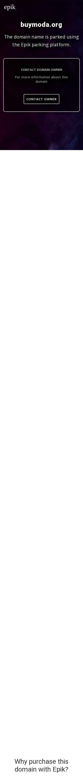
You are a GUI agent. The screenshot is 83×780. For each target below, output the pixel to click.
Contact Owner (41, 99)
